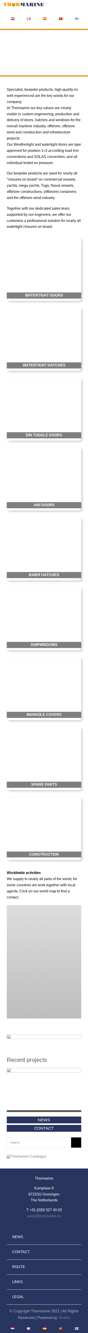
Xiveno (64, 1318)
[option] (44, 1094)
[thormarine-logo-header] (23, 4)
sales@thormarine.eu (44, 1216)
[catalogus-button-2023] (26, 1156)
